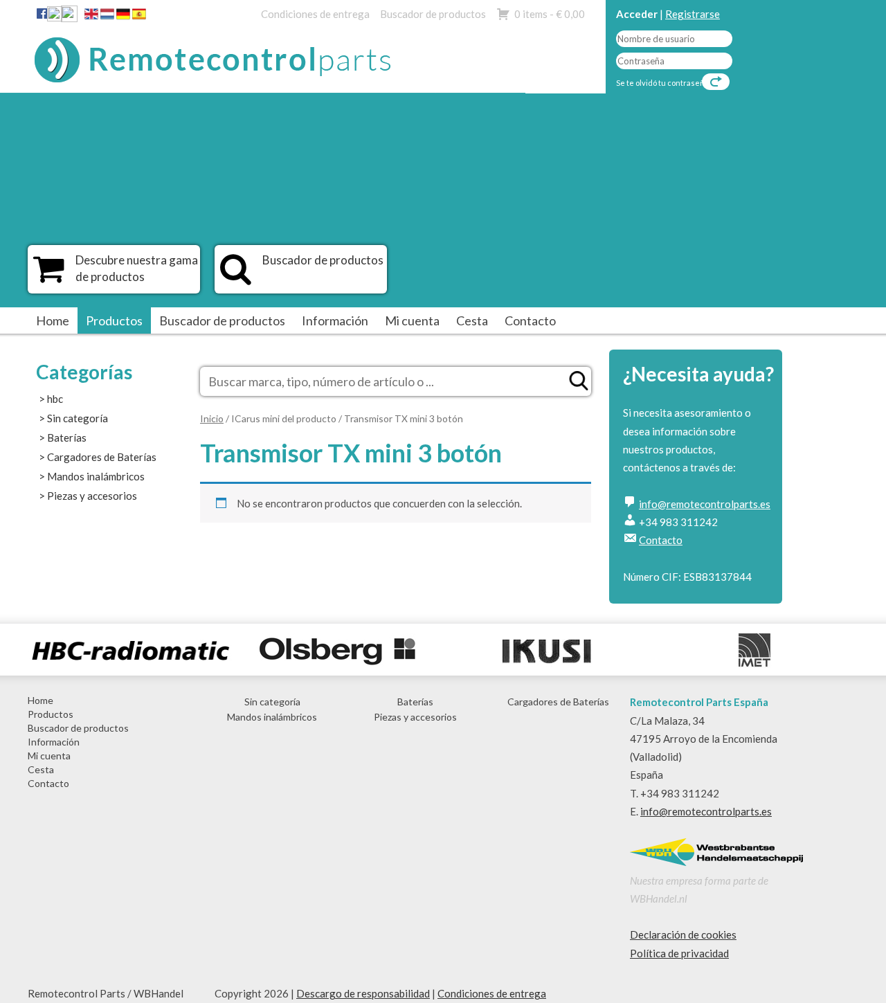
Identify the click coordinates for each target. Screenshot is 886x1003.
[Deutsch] (123, 16)
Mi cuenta (412, 320)
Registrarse (692, 14)
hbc (55, 398)
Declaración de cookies (683, 934)
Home (52, 320)
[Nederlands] (107, 16)
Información (335, 320)
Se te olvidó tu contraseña (662, 82)
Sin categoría (77, 418)
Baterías (67, 437)
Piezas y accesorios (92, 495)
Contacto (530, 320)
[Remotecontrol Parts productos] (48, 276)
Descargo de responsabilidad (363, 993)
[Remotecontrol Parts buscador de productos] (235, 276)
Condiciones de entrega (315, 14)
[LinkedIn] (54, 16)
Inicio (212, 418)
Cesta (472, 320)
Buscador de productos (433, 14)
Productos (114, 320)
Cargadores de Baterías (101, 457)
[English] (91, 16)
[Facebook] (42, 13)
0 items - (549, 14)
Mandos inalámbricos (96, 476)
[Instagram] (69, 16)
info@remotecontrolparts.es (704, 504)
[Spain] (139, 16)
